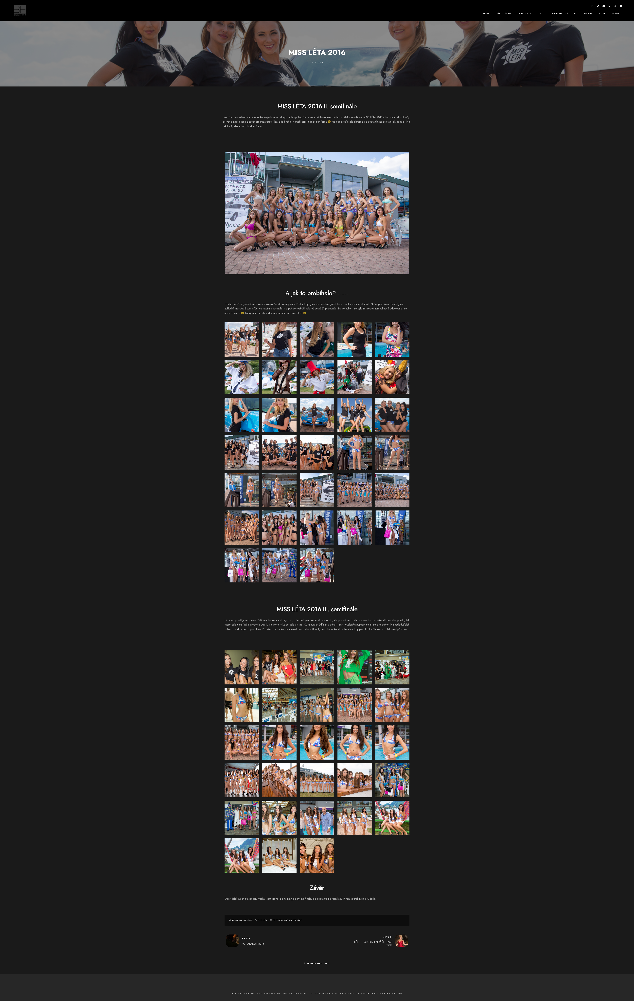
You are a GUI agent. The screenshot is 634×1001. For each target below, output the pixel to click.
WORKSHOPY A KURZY (564, 13)
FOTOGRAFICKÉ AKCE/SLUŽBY (287, 920)
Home (486, 13)
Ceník (541, 13)
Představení (504, 13)
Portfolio (525, 13)
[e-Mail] (621, 6)
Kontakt (617, 13)
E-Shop (588, 13)
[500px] (615, 6)
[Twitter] (597, 6)
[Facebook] (592, 6)
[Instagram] (609, 6)
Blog (602, 13)
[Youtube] (603, 6)
